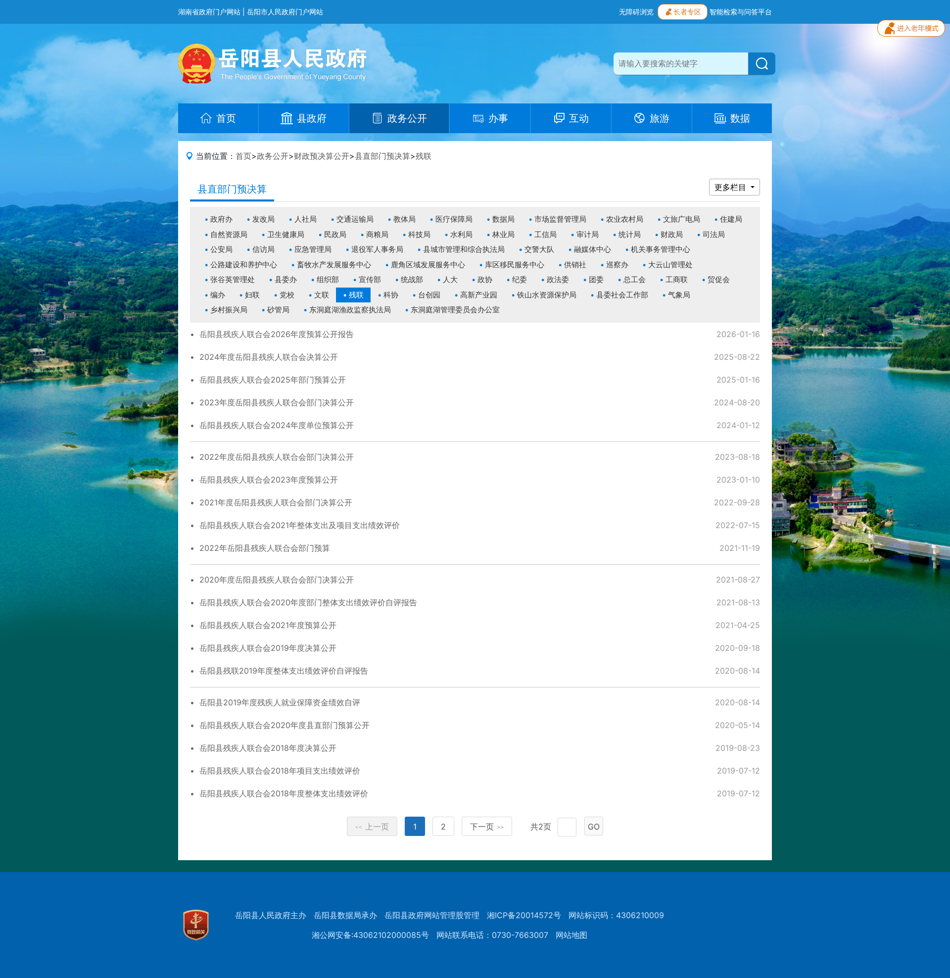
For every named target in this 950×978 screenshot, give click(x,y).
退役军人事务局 (377, 249)
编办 (217, 294)
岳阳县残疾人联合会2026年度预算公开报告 (276, 334)
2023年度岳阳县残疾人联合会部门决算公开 (276, 402)
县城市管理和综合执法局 (464, 249)
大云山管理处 (670, 264)
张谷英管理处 (232, 279)
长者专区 (687, 11)
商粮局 (377, 234)
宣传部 (370, 279)
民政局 (335, 234)
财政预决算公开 (321, 156)
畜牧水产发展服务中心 (334, 264)
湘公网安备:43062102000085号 (370, 935)
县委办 (286, 279)
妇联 (252, 294)
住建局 (731, 219)
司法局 (714, 234)
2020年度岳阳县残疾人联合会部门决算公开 (276, 580)
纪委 (519, 279)
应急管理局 (313, 249)
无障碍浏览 (636, 11)
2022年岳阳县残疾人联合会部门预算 (264, 548)
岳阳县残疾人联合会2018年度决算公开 (267, 748)
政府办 (221, 219)
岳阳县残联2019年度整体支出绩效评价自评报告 (283, 671)
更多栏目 (731, 187)
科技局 (419, 234)
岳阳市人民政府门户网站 (285, 11)
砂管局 (278, 309)
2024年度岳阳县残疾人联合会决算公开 (268, 357)
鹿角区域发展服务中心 (428, 264)
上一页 (372, 826)
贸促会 (719, 279)
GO (594, 826)
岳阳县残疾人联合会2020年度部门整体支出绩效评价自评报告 (308, 602)
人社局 (305, 219)
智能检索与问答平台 (741, 11)
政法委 (558, 279)
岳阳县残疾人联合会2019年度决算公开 (267, 648)
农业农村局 (624, 219)
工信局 (545, 234)
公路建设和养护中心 (243, 264)
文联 (321, 294)
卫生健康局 (285, 234)
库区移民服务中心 (514, 264)
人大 (450, 279)
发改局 (263, 219)
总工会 (634, 279)
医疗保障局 (454, 219)
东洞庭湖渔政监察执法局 (350, 309)
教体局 (404, 219)
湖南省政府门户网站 (209, 11)
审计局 (587, 234)
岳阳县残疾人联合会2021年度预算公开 (267, 625)
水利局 (461, 234)
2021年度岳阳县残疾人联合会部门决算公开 (275, 502)
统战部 (412, 279)
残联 (423, 156)
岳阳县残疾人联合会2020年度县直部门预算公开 (284, 725)
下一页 (487, 826)
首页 (243, 156)
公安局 (221, 249)
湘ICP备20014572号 (524, 915)
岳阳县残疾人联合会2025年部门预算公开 (272, 380)
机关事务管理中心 (660, 249)
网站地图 (571, 935)
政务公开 (272, 156)
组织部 (328, 279)
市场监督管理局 (560, 219)
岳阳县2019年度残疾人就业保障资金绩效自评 (279, 702)
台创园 (429, 294)
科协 (390, 294)
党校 (287, 294)
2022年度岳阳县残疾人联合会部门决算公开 (276, 457)
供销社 (575, 264)
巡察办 (617, 264)
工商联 (676, 279)
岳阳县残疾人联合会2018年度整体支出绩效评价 (283, 793)
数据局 (503, 219)
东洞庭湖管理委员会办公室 (455, 309)
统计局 (629, 234)
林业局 (503, 234)
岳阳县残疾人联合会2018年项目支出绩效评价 (279, 771)
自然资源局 (228, 234)
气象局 (679, 294)
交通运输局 (355, 219)
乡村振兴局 (228, 309)
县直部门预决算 (382, 156)
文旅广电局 (681, 219)
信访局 (263, 249)
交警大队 (539, 249)
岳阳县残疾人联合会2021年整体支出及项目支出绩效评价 (299, 525)
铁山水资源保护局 (546, 294)
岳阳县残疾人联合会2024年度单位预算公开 (276, 425)
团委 (596, 279)
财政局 (672, 234)
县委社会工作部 (622, 294)
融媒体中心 (592, 249)
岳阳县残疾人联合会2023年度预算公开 (268, 480)
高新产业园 (478, 294)
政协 (484, 279)
